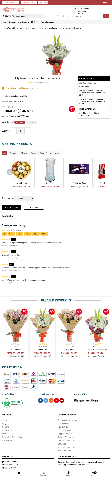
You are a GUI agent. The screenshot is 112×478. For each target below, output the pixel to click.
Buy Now (34, 207)
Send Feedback (12, 461)
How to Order (63, 427)
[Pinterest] (56, 400)
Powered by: (80, 394)
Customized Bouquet (82, 8)
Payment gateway (12, 366)
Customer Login (64, 423)
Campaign (62, 444)
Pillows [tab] (24, 153)
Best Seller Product (28, 2)
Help (107, 2)
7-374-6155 (12, 468)
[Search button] (106, 16)
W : (94, 113)
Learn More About (67, 414)
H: (84, 115)
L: (83, 113)
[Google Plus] (61, 400)
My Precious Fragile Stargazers (42, 22)
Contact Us (7, 456)
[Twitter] (45, 400)
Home (4, 22)
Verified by (8, 394)
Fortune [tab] (13, 153)
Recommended (11, 2)
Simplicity (69, 349)
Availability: (14, 96)
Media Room (7, 430)
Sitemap (5, 433)
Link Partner (7, 440)
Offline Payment (64, 430)
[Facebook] (40, 400)
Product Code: (12, 101)
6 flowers (19, 122)
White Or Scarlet (15, 349)
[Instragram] (51, 400)
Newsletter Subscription (12, 437)
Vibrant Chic (42, 349)
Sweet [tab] (33, 153)
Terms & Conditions (66, 440)
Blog (4, 423)
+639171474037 (14, 464)
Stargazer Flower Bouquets (19, 22)
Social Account (46, 394)
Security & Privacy (65, 437)
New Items (43, 2)
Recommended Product (68, 447)
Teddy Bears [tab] (45, 153)
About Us (6, 420)
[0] (93, 472)
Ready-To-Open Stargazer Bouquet (97, 350)
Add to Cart (11, 207)
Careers (5, 427)
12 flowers (31, 122)
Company (6, 414)
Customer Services (67, 456)
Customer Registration (67, 420)
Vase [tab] (57, 153)
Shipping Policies (65, 433)
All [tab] (4, 153)
